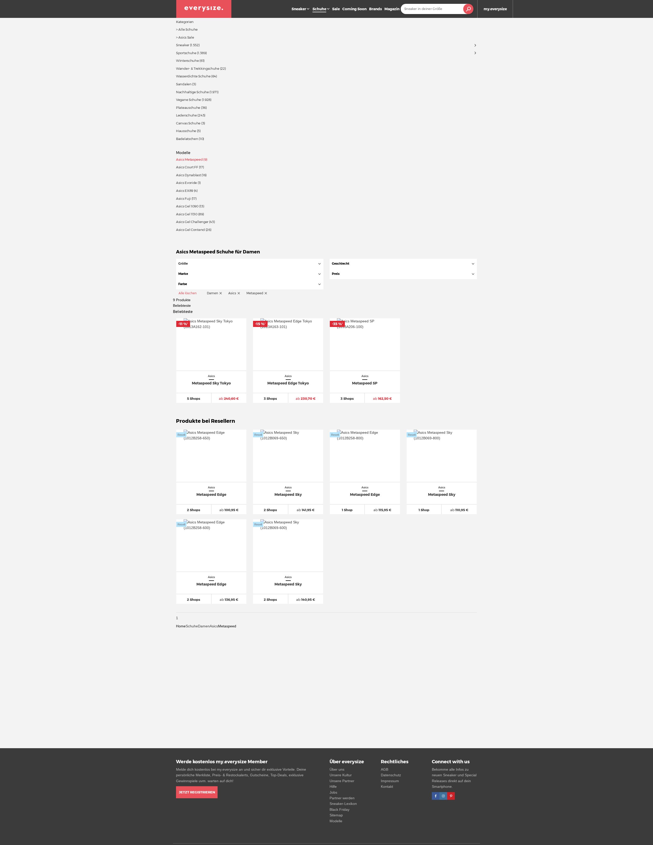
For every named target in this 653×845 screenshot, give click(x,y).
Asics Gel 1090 (187, 206)
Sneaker (299, 9)
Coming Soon (354, 9)
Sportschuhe (186, 53)
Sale (336, 9)
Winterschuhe (187, 60)
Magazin (391, 9)
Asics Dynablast (188, 175)
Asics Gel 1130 (186, 214)
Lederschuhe (186, 115)
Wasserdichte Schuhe (193, 76)
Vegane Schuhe (188, 100)
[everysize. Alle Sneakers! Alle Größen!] (203, 9)
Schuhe (192, 626)
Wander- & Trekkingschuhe (197, 68)
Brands (375, 9)
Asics (214, 626)
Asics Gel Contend (190, 230)
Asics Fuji (183, 198)
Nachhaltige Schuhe (192, 92)
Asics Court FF (187, 167)
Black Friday (339, 809)
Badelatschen (187, 139)
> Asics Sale (185, 37)
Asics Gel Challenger (192, 222)
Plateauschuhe (188, 107)
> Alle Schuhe (187, 29)
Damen (204, 626)
